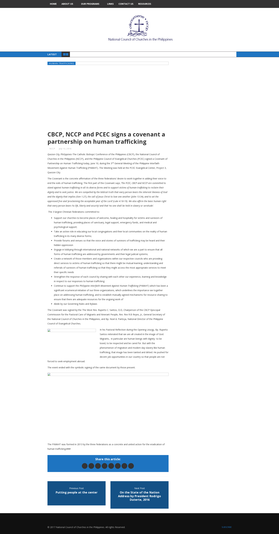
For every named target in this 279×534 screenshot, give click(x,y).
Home (53, 3)
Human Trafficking (61, 63)
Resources (144, 3)
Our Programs (90, 3)
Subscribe (226, 527)
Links (110, 3)
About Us (67, 3)
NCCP (52, 148)
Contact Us (126, 3)
